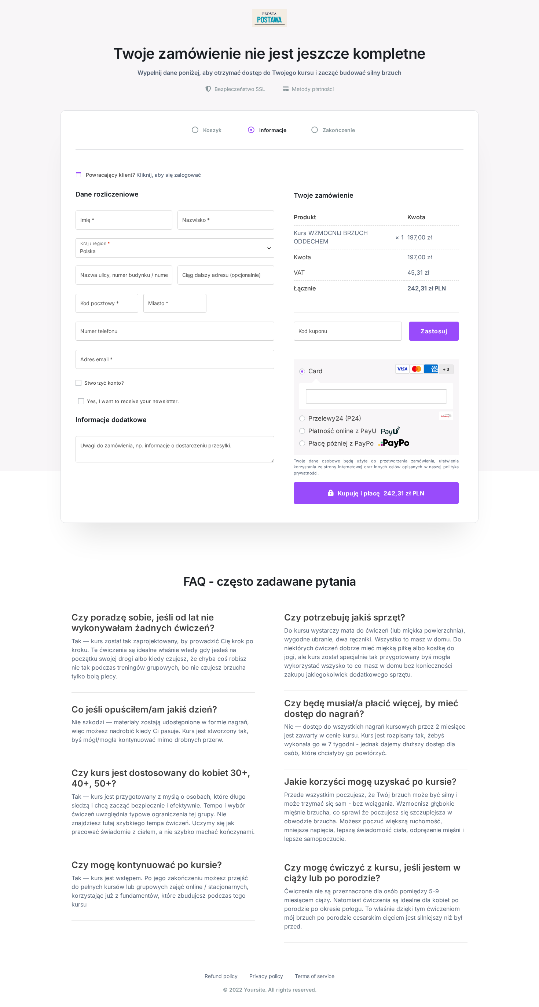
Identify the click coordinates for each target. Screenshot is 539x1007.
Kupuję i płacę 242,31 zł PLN (381, 493)
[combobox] (175, 248)
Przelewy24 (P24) (334, 418)
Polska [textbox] (88, 251)
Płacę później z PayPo (341, 443)
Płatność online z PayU (343, 431)
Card (315, 371)
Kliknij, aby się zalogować (168, 175)
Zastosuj (434, 331)
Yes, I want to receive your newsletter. (132, 401)
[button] (422, 369)
